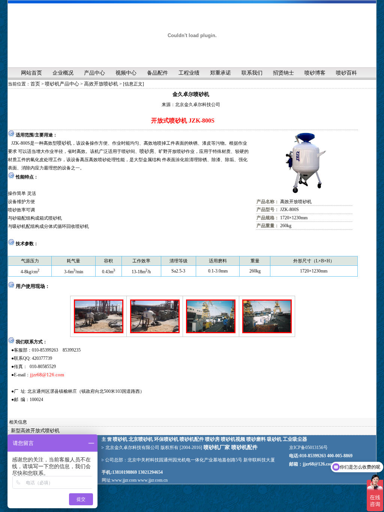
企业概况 (63, 73)
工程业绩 (189, 73)
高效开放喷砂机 (101, 84)
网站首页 (31, 73)
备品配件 (157, 73)
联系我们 (252, 73)
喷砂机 (64, 143)
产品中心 (94, 73)
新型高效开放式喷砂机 (35, 430)
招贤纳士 (283, 73)
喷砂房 (147, 151)
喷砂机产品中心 (62, 84)
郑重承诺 (220, 73)
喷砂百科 (346, 73)
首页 (35, 84)
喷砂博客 (315, 73)
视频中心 (126, 73)
